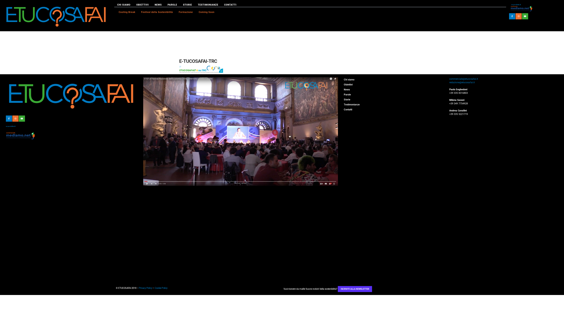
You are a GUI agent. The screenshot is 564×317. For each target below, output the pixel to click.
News (158, 4)
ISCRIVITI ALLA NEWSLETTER (355, 289)
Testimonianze (208, 4)
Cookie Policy (161, 288)
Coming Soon (206, 12)
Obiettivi (142, 4)
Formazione (186, 12)
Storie (187, 4)
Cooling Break (127, 12)
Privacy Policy (145, 288)
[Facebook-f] (512, 16)
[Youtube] (525, 16)
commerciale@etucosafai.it (463, 78)
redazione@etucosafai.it (462, 82)
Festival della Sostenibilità (157, 12)
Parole (172, 4)
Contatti (230, 4)
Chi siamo (123, 4)
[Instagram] (519, 16)
